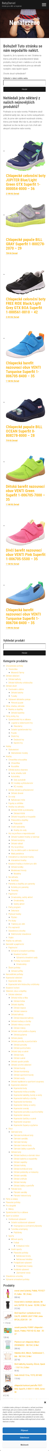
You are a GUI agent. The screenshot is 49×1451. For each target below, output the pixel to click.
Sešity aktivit (19, 904)
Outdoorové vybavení (17, 1219)
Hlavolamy (18, 726)
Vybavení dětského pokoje (19, 699)
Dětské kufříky (17, 971)
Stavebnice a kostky (16, 931)
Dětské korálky (17, 867)
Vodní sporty (16, 1249)
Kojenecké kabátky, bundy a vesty (28, 1095)
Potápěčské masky (24, 1266)
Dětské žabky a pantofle (24, 1185)
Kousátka (15, 766)
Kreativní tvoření (20, 954)
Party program (14, 907)
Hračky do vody (20, 830)
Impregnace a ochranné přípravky (28, 1226)
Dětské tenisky (20, 1182)
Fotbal (16, 1242)
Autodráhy (15, 776)
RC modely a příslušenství (22, 783)
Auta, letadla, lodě (18, 773)
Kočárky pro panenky (20, 887)
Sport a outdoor (12, 1216)
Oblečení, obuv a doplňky (16, 991)
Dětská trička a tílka (19, 998)
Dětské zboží (11, 686)
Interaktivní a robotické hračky (21, 857)
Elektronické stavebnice (21, 934)
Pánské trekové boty (22, 1195)
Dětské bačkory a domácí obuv (27, 1155)
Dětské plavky (17, 1038)
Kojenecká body (20, 1088)
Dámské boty (16, 1132)
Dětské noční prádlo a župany (23, 1031)
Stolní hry (15, 736)
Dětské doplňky (17, 1004)
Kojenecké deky (15, 981)
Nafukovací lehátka (24, 1259)
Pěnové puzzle (17, 702)
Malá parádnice (17, 853)
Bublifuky (15, 880)
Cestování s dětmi (16, 689)
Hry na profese (17, 847)
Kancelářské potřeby (14, 974)
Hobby (8, 746)
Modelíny (17, 873)
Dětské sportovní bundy (24, 1075)
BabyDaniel (9, 3)
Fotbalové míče (22, 1246)
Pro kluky (12, 920)
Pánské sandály (20, 1192)
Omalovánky (19, 900)
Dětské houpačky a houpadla (23, 816)
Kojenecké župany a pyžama (26, 1125)
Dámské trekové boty (23, 1145)
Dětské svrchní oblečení (21, 1065)
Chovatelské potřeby (14, 666)
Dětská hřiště (19, 813)
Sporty (11, 1236)
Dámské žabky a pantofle (24, 1148)
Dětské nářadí (17, 843)
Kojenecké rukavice (22, 1115)
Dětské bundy (19, 1068)
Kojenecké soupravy (22, 1122)
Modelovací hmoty (18, 870)
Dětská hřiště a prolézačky (22, 810)
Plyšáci (14, 917)
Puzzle (14, 733)
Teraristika (12, 669)
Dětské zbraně (17, 793)
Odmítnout (24, 1437)
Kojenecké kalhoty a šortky (25, 1098)
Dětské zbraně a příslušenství (20, 790)
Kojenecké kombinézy (23, 1102)
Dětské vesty (19, 1078)
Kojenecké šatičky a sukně (25, 1118)
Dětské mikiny (19, 1028)
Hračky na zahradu (16, 806)
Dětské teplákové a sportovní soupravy (27, 1081)
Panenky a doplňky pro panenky (21, 884)
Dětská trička (19, 1001)
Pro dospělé (11, 1205)
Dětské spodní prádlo (20, 1061)
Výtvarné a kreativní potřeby (23, 951)
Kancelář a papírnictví (15, 944)
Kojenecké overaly (21, 1108)
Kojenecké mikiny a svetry (25, 1105)
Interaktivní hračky (18, 860)
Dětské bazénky (17, 713)
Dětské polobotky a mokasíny (26, 1172)
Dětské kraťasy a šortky (21, 1021)
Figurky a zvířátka (15, 803)
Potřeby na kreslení (22, 961)
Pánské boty (16, 1189)
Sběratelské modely (19, 753)
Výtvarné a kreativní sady (27, 957)
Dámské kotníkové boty (23, 1135)
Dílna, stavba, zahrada (15, 706)
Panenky (14, 890)
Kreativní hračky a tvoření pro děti (22, 863)
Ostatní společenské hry (21, 729)
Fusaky (14, 696)
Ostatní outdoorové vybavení (23, 1222)
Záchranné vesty (23, 1273)
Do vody (11, 796)
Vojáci (11, 937)
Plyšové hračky (14, 914)
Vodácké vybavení (21, 1269)
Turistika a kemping (19, 1229)
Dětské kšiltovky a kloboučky (20, 682)
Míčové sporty (17, 1239)
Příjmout (24, 1430)
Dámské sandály (21, 1138)
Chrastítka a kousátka (17, 759)
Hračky (9, 756)
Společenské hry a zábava (19, 719)
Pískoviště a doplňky (19, 820)
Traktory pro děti (18, 924)
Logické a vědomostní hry (22, 723)
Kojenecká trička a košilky (24, 1091)
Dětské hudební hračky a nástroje (25, 837)
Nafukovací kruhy (23, 1256)
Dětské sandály (20, 1175)
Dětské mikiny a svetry (20, 1024)
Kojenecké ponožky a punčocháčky (28, 1112)
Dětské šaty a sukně (19, 1051)
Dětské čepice (20, 1008)
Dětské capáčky (20, 1162)
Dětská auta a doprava (18, 770)
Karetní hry (18, 743)
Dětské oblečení (12, 676)
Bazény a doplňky (15, 709)
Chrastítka (15, 763)
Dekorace (15, 910)
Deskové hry (19, 739)
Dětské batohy (17, 692)
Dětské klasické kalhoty (23, 1018)
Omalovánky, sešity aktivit (22, 897)
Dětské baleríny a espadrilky (25, 1159)
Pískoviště (18, 823)
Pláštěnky (18, 1232)
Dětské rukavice (20, 1011)
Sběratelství (13, 749)
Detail (16, 193)
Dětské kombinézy (21, 1071)
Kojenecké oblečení (14, 977)
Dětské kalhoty (14, 679)
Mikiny (11, 1209)
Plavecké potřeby (13, 1202)
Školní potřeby (14, 967)
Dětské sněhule (20, 1179)
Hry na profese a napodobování (21, 833)
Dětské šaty (19, 1055)
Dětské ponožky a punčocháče (24, 1041)
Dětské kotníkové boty (23, 1169)
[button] (45, 1402)
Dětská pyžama (20, 1034)
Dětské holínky (20, 1165)
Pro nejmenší (14, 927)
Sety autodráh (20, 780)
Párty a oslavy (12, 1199)
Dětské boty (16, 1152)
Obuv (10, 1128)
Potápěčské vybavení (23, 1262)
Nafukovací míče (18, 800)
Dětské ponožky (20, 1045)
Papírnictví (12, 894)
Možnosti (24, 1445)
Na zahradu (13, 877)
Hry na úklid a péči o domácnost (24, 850)
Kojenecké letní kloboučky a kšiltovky (23, 984)
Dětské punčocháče (22, 1048)
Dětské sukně (19, 1058)
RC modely (18, 786)
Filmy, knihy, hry (12, 716)
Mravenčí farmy (17, 672)
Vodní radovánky (18, 827)
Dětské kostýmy (18, 840)
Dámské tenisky (20, 1142)
